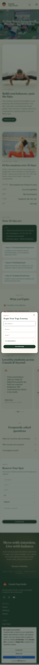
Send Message (19, 346)
